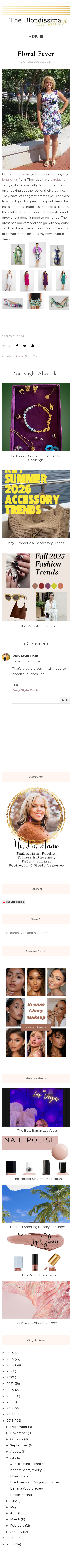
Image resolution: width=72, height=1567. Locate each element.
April (13, 1513)
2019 (10, 1396)
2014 (10, 1538)
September (19, 1445)
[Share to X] (24, 346)
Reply (65, 700)
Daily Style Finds (25, 656)
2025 (10, 1359)
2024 (10, 1365)
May (13, 1507)
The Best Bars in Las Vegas (37, 1130)
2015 (10, 1420)
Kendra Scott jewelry (26, 1470)
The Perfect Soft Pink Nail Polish (37, 1179)
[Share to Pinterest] (32, 346)
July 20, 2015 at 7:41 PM (26, 661)
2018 (10, 1402)
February (17, 1525)
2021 (10, 1384)
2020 (10, 1390)
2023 (10, 1371)
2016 (10, 1414)
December (18, 1427)
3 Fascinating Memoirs (27, 1464)
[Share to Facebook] (17, 346)
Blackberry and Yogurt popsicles (35, 1482)
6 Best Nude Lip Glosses (37, 1275)
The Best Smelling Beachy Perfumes (37, 1227)
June (14, 1501)
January (16, 1532)
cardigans (57, 179)
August (15, 1451)
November (18, 1433)
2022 (10, 1377)
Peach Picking (21, 1495)
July (13, 1458)
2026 (10, 1353)
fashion (20, 356)
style (33, 356)
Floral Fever (19, 1476)
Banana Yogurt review (27, 1488)
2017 (10, 1408)
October (16, 1439)
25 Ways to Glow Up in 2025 (38, 1323)
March (15, 1519)
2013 (10, 1544)
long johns (10, 179)
